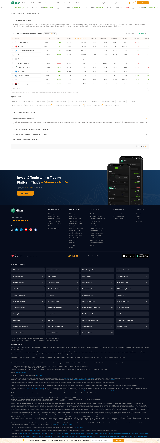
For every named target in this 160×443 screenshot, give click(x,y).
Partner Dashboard (118, 216)
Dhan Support (52, 214)
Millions (71, 247)
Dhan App (72, 214)
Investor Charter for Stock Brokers (55, 433)
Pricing (138, 216)
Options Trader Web (75, 221)
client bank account (21, 372)
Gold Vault (72, 245)
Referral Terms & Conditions (100, 436)
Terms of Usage (26, 436)
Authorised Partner (118, 214)
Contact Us (139, 221)
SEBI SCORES (30, 388)
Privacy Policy (40, 436)
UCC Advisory (98, 433)
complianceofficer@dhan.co (80, 379)
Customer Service (53, 216)
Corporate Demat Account (97, 218)
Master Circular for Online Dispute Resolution (137, 436)
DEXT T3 (72, 242)
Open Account (143, 3)
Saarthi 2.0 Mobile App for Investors (116, 436)
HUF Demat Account (96, 216)
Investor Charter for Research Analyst (85, 433)
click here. (112, 379)
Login (132, 3)
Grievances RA (54, 436)
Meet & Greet (94, 238)
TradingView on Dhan (75, 226)
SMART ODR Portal (39, 388)
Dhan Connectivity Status (97, 240)
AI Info (92, 245)
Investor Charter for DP (70, 433)
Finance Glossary (95, 226)
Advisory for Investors (54, 223)
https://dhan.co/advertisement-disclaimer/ (62, 424)
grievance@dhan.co (66, 378)
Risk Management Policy (65, 436)
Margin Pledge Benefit (75, 235)
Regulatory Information (96, 242)
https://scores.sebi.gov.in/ (26, 390)
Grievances (47, 436)
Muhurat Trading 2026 (96, 230)
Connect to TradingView (76, 228)
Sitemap (22, 265)
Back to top (141, 146)
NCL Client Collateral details (123, 433)
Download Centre (95, 221)
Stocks (19, 13)
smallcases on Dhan (75, 230)
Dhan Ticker (72, 240)
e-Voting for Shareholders (109, 433)
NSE (78, 427)
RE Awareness (52, 226)
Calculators (93, 223)
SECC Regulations (53, 228)
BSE (75, 427)
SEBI (20, 433)
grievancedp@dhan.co (90, 378)
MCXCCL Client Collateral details (139, 433)
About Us (138, 214)
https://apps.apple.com (112, 390)
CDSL (33, 433)
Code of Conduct (118, 218)
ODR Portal (43, 433)
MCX (81, 427)
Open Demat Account (96, 214)
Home (13, 13)
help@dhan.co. (39, 375)
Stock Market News (95, 235)
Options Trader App (75, 218)
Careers (138, 218)
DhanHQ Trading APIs (75, 223)
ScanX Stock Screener (75, 238)
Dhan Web (72, 216)
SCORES (37, 433)
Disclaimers (33, 436)
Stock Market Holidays (96, 228)
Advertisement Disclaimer (86, 436)
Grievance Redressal (54, 221)
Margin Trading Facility (75, 233)
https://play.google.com (85, 390)
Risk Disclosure (75, 436)
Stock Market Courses (96, 233)
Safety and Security (54, 218)
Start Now (24, 193)
